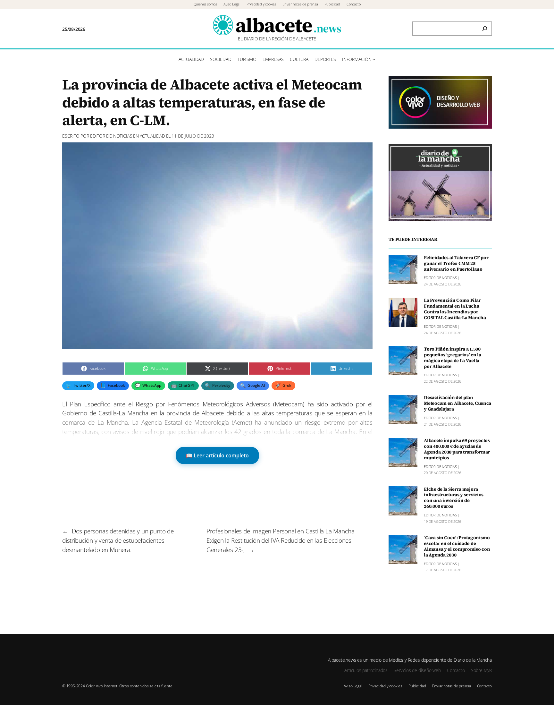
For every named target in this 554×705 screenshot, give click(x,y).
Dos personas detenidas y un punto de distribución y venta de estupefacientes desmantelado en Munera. (118, 540)
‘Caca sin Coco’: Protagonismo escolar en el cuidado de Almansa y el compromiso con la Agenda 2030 (457, 546)
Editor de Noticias (111, 136)
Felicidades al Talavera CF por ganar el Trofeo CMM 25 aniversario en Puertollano (456, 263)
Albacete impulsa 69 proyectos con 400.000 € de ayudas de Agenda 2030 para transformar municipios (457, 449)
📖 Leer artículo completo (217, 455)
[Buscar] (484, 28)
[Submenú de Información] (374, 59)
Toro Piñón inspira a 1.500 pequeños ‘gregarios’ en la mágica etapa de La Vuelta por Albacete (452, 357)
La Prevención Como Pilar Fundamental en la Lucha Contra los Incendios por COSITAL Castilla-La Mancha (455, 309)
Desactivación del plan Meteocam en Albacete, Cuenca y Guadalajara (457, 403)
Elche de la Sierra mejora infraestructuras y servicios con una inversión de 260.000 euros (453, 497)
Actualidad (152, 136)
